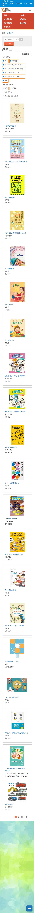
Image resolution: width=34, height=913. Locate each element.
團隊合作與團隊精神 (11, 447)
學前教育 (14, 61)
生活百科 (10, 33)
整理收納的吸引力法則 (12, 661)
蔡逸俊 (7, 628)
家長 (4, 5)
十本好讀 (23, 23)
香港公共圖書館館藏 (11, 96)
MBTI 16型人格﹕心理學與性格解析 (16, 161)
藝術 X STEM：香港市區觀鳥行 (14, 626)
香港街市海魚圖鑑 (10, 590)
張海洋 (7, 735)
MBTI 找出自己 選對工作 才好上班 (15, 233)
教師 (11, 1)
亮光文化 (7, 131)
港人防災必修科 (10, 197)
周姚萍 (7, 700)
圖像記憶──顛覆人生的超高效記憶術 (16, 733)
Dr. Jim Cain (9, 450)
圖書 (5, 15)
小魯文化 (7, 809)
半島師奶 (8, 557)
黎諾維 (7, 593)
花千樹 (7, 595)
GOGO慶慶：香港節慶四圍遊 (14, 554)
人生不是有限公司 (10, 126)
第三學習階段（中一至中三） (14, 72)
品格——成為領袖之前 (12, 483)
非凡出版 (7, 738)
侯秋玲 (7, 307)
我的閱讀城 (8, 23)
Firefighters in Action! (11, 518)
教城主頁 (5, 1)
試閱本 (13, 88)
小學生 (11, 3)
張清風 (7, 200)
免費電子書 (8, 92)
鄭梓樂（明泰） (10, 128)
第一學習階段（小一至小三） (14, 65)
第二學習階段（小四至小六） (14, 69)
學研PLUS (8, 378)
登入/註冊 (19, 3)
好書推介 (23, 15)
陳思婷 (7, 271)
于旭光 (7, 164)
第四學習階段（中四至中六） (14, 76)
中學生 (5, 3)
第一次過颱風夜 (10, 269)
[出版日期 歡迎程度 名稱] (27, 54)
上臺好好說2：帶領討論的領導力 (15, 376)
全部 (6, 61)
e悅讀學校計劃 (9, 19)
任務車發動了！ (10, 804)
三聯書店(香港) (9, 667)
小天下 (7, 702)
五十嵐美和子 (9, 807)
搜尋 (9, 43)
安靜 (6, 664)
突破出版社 (8, 488)
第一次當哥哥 (9, 304)
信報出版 (7, 202)
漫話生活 (7, 27)
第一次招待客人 (10, 340)
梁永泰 (7, 486)
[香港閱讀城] (6, 10)
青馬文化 (7, 167)
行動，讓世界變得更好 (12, 697)
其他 (6, 80)
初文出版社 (8, 452)
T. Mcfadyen (9, 521)
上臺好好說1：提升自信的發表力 (15, 411)
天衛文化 (7, 274)
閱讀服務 (23, 19)
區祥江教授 (8, 236)
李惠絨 (7, 343)
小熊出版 (7, 381)
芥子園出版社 (9, 524)
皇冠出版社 (8, 559)
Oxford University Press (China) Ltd (16, 773)
